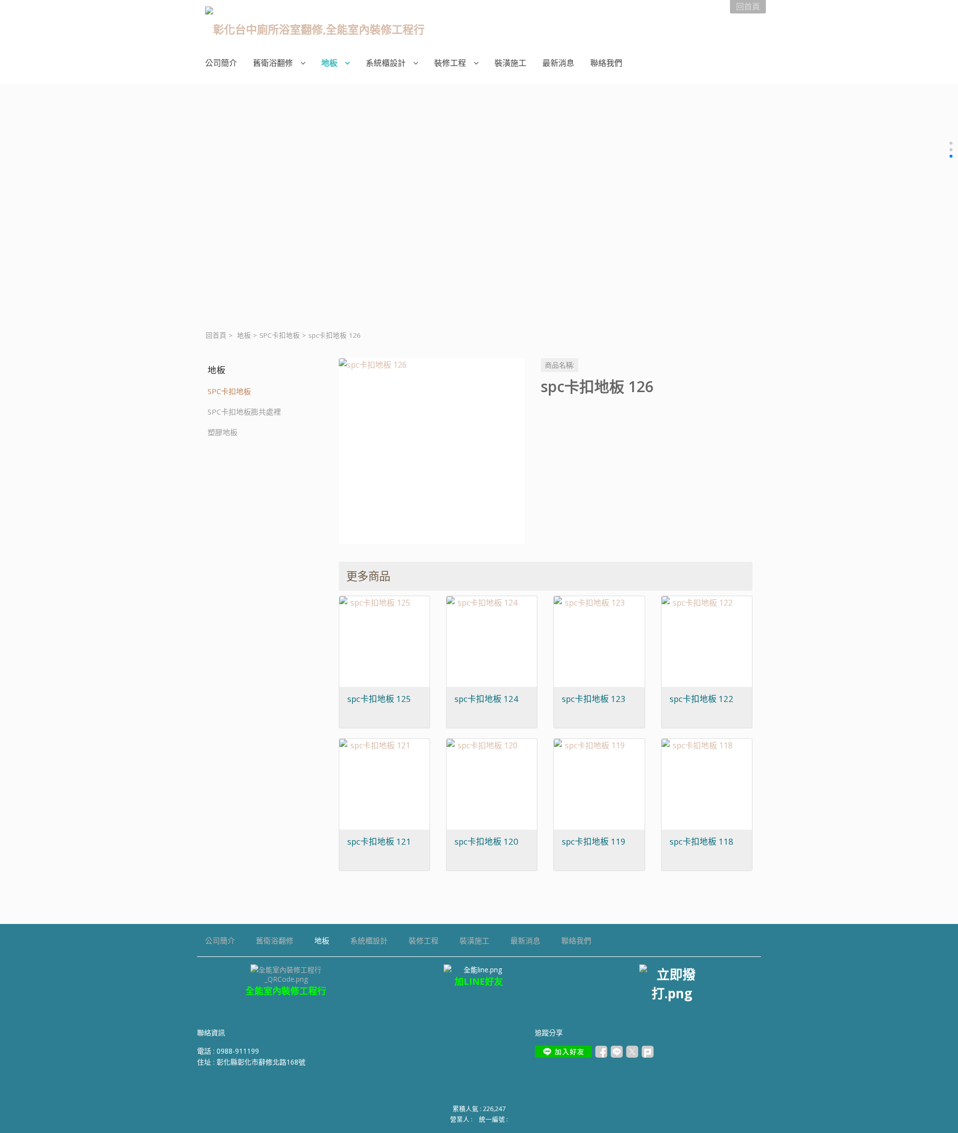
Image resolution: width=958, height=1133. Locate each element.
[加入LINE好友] (563, 1052)
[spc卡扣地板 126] (432, 451)
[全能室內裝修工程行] (479, 969)
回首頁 (216, 335)
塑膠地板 (223, 432)
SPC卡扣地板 (279, 335)
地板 (244, 335)
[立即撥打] (672, 983)
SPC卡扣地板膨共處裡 (244, 412)
